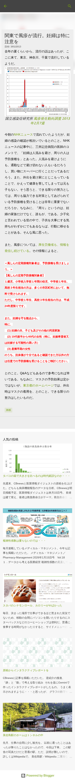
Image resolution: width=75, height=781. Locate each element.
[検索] (69, 6)
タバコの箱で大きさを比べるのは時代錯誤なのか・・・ (36, 475)
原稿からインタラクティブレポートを (26, 670)
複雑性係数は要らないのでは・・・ (24, 540)
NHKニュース (23, 134)
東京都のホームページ (38, 385)
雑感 (8, 410)
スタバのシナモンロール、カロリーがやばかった (32, 605)
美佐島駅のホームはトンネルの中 (23, 735)
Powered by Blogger (40, 775)
